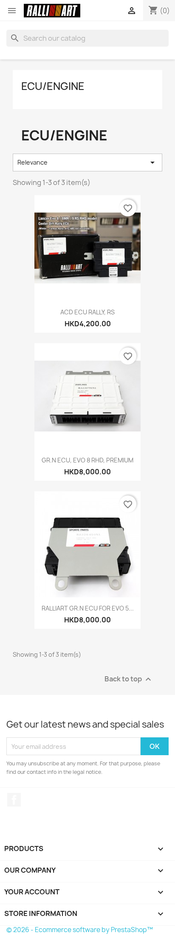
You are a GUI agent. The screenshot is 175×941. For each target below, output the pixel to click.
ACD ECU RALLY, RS (87, 312)
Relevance (87, 162)
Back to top (128, 679)
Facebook (14, 800)
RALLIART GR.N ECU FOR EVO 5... (88, 608)
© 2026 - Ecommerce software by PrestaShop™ (79, 929)
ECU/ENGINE (53, 86)
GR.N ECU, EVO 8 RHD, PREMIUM (87, 460)
